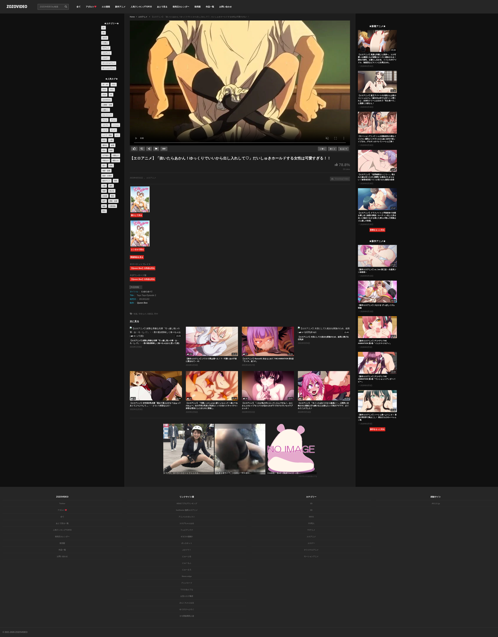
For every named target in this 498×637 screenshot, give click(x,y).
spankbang (106, 100)
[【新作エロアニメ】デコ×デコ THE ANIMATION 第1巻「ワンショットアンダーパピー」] (377, 363)
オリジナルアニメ (108, 63)
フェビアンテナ (186, 530)
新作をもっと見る (377, 429)
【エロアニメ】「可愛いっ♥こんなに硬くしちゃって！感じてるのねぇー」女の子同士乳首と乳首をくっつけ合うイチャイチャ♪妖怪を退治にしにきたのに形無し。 (212, 405)
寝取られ (116, 160)
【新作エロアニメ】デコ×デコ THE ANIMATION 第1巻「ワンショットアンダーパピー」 (376, 379)
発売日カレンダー (181, 7)
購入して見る (136, 215)
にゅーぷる (186, 556)
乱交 (104, 140)
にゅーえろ (186, 570)
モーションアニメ (108, 68)
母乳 (115, 181)
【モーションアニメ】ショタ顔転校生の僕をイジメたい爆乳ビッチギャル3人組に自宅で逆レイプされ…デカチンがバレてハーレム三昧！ (377, 139)
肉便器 (104, 196)
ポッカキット (186, 543)
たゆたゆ (145, 291)
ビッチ (113, 130)
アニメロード (186, 583)
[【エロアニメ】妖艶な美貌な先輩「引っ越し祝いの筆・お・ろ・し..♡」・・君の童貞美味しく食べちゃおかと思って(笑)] (156, 332)
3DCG (104, 38)
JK (111, 95)
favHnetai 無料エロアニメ (187, 510)
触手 (104, 201)
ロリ (117, 135)
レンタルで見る (137, 249)
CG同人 (105, 43)
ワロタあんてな (186, 589)
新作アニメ (120, 7)
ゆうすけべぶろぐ (186, 609)
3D (103, 33)
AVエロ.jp (436, 503)
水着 (104, 186)
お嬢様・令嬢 (107, 105)
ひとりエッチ (107, 115)
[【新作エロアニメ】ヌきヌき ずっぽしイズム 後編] (377, 292)
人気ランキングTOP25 (141, 7)
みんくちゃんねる (186, 603)
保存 (163, 149)
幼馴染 (150, 314)
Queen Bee (142, 303)
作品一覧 (210, 7)
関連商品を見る (136, 257)
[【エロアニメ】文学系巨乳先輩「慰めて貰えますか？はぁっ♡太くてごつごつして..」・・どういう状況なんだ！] (156, 385)
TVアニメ (105, 48)
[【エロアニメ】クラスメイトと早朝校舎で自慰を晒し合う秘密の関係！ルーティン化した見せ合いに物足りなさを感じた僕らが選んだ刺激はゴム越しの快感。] (377, 199)
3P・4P (105, 85)
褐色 (112, 196)
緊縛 (104, 191)
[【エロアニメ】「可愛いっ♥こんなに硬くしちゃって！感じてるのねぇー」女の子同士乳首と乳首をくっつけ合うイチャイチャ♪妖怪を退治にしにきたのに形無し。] (212, 385)
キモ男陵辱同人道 (186, 616)
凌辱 (112, 145)
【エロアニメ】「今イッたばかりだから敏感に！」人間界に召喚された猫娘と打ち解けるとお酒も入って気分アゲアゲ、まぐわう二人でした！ (323, 405)
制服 (111, 150)
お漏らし (105, 110)
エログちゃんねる (186, 523)
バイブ (104, 130)
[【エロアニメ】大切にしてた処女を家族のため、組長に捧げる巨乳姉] (324, 330)
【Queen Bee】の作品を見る (142, 268)
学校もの (105, 160)
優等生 (104, 145)
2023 (112, 90)
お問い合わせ (225, 7)
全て (79, 7)
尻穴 (104, 166)
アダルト (90, 7)
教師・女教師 (107, 176)
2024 (104, 95)
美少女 (111, 191)
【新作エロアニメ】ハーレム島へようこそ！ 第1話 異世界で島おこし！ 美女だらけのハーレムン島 (377, 417)
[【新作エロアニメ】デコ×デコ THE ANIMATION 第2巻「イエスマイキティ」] (377, 327)
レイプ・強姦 (107, 135)
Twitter (62, 503)
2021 (113, 85)
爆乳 (111, 186)
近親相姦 (112, 206)
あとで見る (162, 7)
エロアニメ (106, 53)
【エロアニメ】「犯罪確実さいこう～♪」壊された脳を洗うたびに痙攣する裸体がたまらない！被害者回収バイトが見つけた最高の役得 (376, 177)
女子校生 (105, 155)
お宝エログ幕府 (186, 596)
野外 (104, 211)
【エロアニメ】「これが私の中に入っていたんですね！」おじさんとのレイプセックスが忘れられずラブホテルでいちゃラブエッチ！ (267, 405)
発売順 (197, 7)
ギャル (113, 120)
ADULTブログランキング (187, 503)
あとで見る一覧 (62, 523)
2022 (104, 90)
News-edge (187, 576)
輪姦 (104, 206)
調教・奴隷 (113, 201)
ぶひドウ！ (186, 550)
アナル (104, 120)
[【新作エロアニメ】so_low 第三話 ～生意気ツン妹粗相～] (377, 256)
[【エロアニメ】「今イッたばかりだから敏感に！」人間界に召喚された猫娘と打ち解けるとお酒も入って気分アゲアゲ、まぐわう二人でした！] (324, 385)
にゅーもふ (186, 563)
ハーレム (116, 125)
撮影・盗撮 (106, 171)
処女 (104, 150)
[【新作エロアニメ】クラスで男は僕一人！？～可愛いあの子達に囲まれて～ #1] (212, 341)
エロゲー (105, 58)
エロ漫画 (106, 7)
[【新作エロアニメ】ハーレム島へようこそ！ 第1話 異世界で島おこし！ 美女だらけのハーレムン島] (377, 401)
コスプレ (105, 125)
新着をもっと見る (377, 230)
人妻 (111, 140)
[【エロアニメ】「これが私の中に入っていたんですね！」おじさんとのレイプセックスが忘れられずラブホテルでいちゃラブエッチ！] (268, 385)
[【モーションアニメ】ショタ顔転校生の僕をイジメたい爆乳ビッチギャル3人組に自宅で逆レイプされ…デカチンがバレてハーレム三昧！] (377, 123)
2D (103, 28)
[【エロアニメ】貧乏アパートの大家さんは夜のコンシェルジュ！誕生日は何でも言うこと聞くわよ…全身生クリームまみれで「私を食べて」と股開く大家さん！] (377, 82)
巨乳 (111, 166)
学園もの (116, 155)
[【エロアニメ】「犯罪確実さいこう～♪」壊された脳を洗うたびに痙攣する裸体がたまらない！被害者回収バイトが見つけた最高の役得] (377, 161)
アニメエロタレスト (187, 517)
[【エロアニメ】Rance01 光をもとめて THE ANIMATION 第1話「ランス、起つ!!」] (268, 341)
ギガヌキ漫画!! (187, 537)
